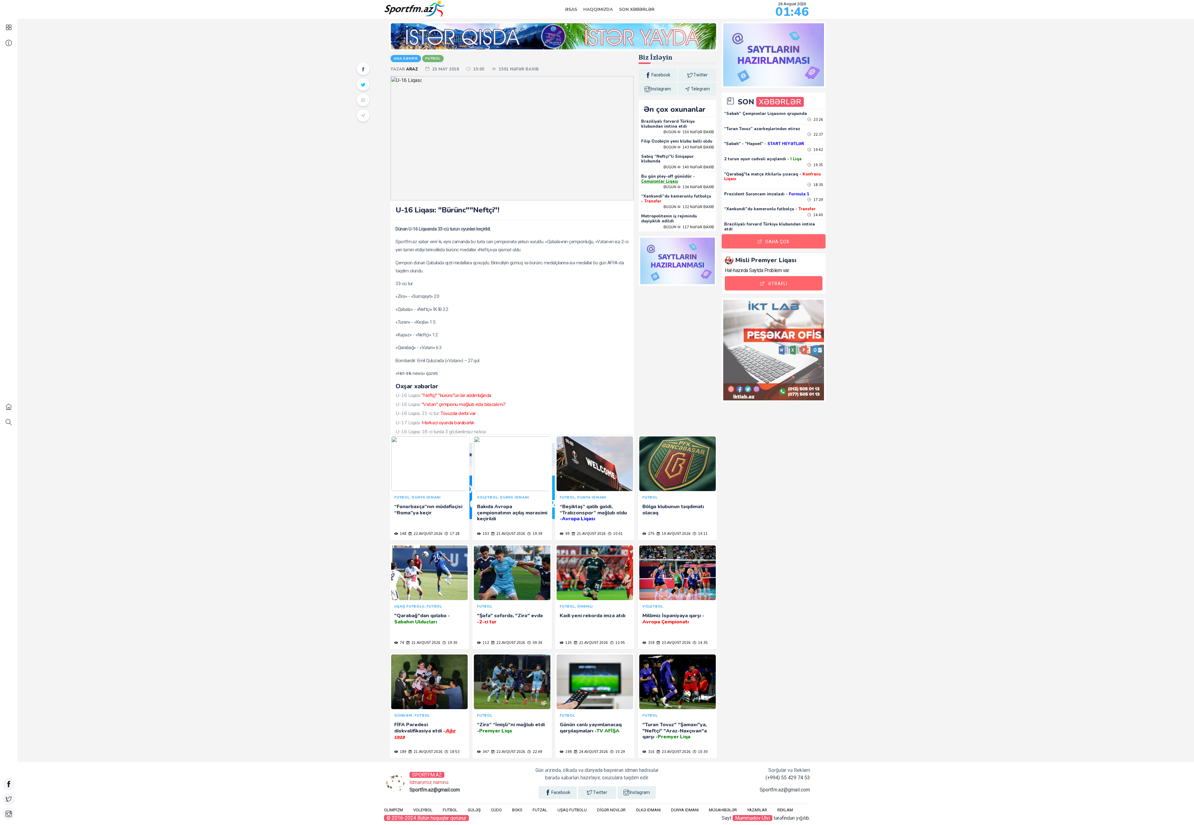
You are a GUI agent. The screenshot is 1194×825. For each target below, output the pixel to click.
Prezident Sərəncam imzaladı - (766, 194)
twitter (700, 74)
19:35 (817, 165)
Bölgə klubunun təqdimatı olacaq (673, 509)
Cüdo (496, 810)
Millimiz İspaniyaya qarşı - (673, 618)
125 (568, 642)
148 (402, 533)
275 (651, 533)
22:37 (817, 134)
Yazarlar (757, 810)
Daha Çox (777, 241)
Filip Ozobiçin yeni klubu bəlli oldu (676, 141)
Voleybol (423, 810)
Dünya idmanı (685, 810)
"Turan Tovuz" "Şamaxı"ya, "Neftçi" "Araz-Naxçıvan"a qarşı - (674, 730)
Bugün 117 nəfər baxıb (689, 227)
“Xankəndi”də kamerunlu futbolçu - (676, 199)
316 (651, 752)
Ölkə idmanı (648, 810)
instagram (661, 88)
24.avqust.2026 (593, 752)
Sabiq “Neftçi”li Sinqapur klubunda (667, 159)
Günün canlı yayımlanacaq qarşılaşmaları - (591, 727)
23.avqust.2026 (676, 642)
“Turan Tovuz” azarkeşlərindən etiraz (762, 129)
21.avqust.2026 (510, 533)
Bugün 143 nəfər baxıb (689, 147)
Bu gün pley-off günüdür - (668, 179)
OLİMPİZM (393, 810)
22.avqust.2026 (427, 533)
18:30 (817, 185)
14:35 (702, 642)
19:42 (817, 150)
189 (402, 752)
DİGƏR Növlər (611, 810)
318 (651, 642)
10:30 (702, 752)
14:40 (817, 215)
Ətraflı (777, 283)
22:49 (537, 752)
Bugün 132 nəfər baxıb (689, 207)
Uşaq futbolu (572, 810)
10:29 (619, 752)
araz (412, 69)
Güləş (474, 810)
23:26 (817, 119)
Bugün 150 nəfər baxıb (689, 132)
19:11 (702, 533)
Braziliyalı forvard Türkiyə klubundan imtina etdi (668, 124)
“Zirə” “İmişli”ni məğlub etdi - (511, 727)
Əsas (571, 9)
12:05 (619, 642)
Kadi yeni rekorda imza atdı (592, 615)
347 (485, 752)
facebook (660, 74)
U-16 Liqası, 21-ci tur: (436, 413)
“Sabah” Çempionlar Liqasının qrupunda (765, 113)
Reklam (785, 810)
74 (401, 642)
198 (568, 752)
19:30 (452, 642)
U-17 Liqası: (435, 422)
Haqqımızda (598, 9)
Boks (517, 810)
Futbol (450, 810)
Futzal (540, 810)
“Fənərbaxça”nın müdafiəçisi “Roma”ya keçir (428, 509)
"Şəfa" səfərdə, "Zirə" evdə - (510, 618)
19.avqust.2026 (676, 533)
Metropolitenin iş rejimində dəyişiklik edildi (669, 218)
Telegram (700, 88)
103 (485, 533)
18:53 (454, 752)
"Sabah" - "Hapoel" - (764, 144)
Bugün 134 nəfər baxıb (689, 187)
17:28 (454, 533)
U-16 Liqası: (443, 395)
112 (485, 642)
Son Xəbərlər (637, 9)
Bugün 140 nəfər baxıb (689, 167)
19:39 (537, 533)
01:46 (792, 11)
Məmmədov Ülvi (752, 818)
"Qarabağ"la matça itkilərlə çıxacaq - (772, 176)
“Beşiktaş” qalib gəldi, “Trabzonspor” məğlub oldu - (593, 512)
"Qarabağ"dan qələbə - (422, 618)
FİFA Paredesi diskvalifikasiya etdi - (425, 730)
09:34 (537, 642)
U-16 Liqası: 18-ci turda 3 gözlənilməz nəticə (441, 431)
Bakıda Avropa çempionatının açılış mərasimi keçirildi (512, 512)
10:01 (617, 533)
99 (567, 533)
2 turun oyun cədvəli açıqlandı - (763, 159)
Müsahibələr (723, 810)
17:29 (817, 200)
